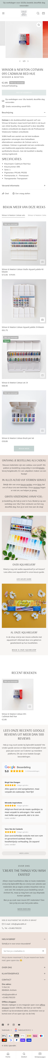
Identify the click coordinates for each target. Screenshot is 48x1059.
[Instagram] (13, 1025)
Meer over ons (24, 909)
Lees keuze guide (24, 579)
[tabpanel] (24, 336)
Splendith (12, 1046)
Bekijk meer (24, 448)
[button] (43, 13)
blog (39, 484)
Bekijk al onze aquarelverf (24, 650)
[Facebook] (3, 1025)
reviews (36, 487)
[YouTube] (19, 1025)
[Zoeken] (38, 13)
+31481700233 (14, 928)
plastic (41, 468)
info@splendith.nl (18, 924)
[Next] (27, 61)
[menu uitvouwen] (3, 13)
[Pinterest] (8, 1025)
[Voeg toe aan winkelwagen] (42, 261)
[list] (24, 42)
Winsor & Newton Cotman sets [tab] (13, 215)
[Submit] (43, 951)
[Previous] (20, 61)
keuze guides (26, 484)
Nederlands (6, 1030)
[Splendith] (24, 13)
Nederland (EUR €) (24, 1030)
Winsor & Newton (13, 77)
